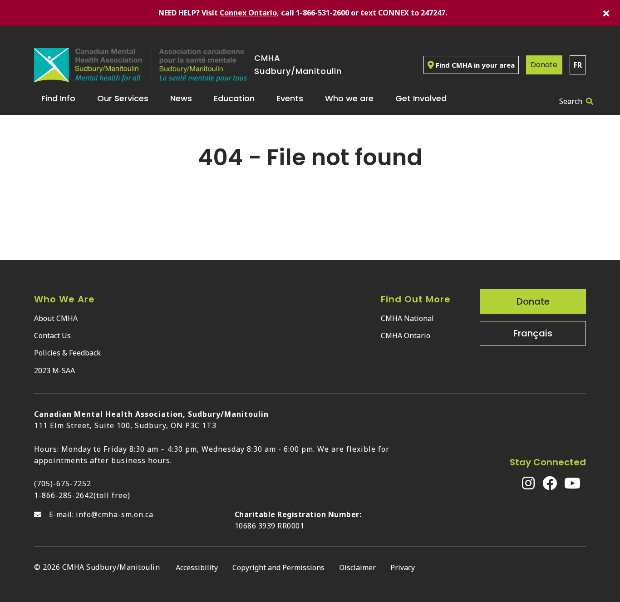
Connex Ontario (248, 13)
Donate (544, 64)
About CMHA (56, 318)
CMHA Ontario (405, 335)
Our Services (122, 98)
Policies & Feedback (67, 353)
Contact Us (52, 335)
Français (532, 333)
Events (289, 98)
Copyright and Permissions (278, 567)
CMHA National (407, 318)
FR (578, 65)
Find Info (58, 98)
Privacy (402, 567)
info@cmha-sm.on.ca (114, 514)
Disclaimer (357, 567)
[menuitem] (62, 98)
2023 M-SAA (54, 370)
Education (234, 98)
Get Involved (421, 98)
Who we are (349, 98)
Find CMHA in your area (475, 64)
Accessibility (197, 567)
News (181, 98)
